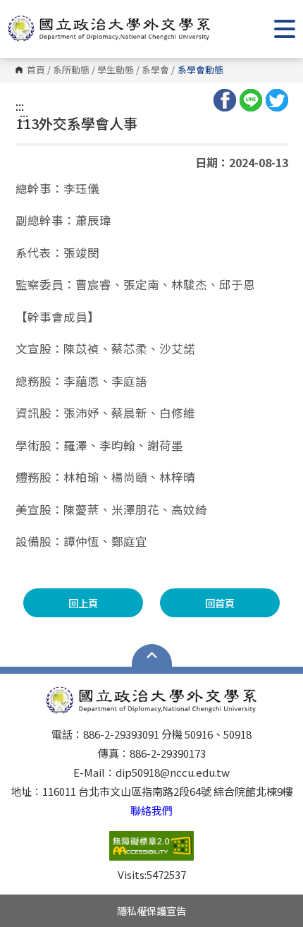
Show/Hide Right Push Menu (284, 29)
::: (20, 105)
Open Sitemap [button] (152, 655)
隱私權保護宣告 (151, 910)
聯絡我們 (151, 810)
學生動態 (115, 70)
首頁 (36, 70)
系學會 (155, 70)
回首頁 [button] (220, 602)
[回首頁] (109, 28)
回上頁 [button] (83, 602)
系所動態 (71, 70)
